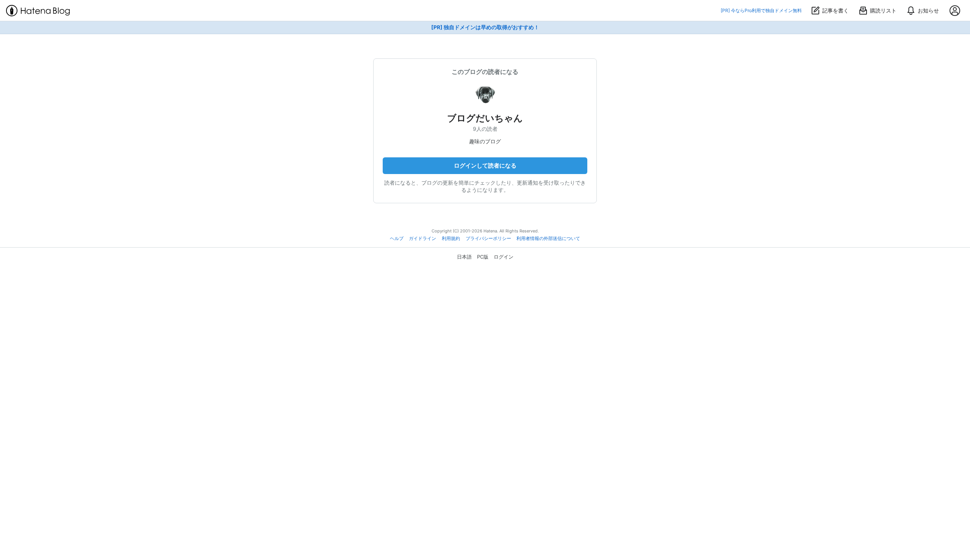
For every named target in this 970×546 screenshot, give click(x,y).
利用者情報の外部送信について (548, 238)
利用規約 (451, 238)
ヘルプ (397, 238)
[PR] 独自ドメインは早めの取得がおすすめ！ (485, 27)
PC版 (482, 257)
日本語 (464, 257)
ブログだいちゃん (485, 118)
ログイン (503, 257)
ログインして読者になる (485, 165)
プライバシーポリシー (488, 238)
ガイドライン (422, 238)
